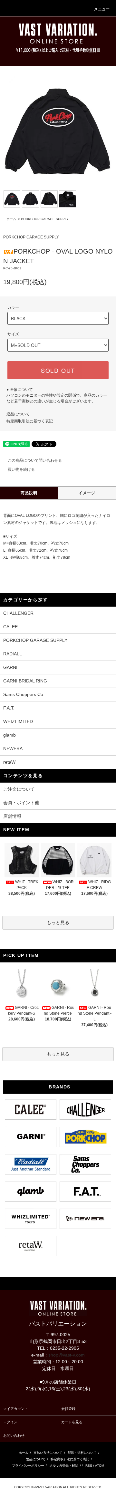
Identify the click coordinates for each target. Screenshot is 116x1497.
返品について (18, 414)
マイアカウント (15, 1409)
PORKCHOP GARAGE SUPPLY (45, 219)
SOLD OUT (58, 370)
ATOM (99, 1465)
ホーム (11, 219)
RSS (88, 1465)
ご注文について (19, 789)
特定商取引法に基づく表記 (29, 421)
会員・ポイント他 (21, 802)
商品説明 (29, 493)
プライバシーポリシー (28, 1465)
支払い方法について (48, 1452)
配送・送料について (82, 1452)
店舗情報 (12, 816)
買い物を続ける (21, 469)
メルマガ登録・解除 (63, 1465)
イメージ (87, 493)
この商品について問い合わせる (35, 460)
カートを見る (71, 1422)
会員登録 (68, 1409)
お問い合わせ (13, 1435)
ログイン (10, 1422)
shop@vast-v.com (66, 1354)
